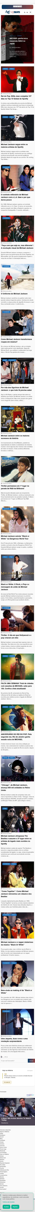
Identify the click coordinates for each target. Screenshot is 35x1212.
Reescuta (2, 1151)
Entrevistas (3, 1166)
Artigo (5, 360)
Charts (5, 408)
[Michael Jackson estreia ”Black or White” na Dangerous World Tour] (17, 519)
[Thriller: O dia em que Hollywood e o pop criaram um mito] (17, 618)
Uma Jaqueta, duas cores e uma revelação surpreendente (14, 1039)
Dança (2, 1156)
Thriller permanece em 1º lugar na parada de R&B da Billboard (15, 487)
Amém (1, 1161)
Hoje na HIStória (4, 1154)
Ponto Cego (3, 1149)
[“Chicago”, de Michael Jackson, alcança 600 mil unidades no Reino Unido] (17, 768)
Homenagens (3, 1171)
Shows (13, 508)
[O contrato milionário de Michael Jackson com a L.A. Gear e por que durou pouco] (17, 178)
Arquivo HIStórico (4, 1131)
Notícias (5, 68)
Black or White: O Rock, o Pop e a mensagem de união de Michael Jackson (15, 587)
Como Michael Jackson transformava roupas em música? (16, 340)
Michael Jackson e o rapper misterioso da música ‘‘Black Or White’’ (17, 943)
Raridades (3, 1180)
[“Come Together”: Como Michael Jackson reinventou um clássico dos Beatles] (17, 874)
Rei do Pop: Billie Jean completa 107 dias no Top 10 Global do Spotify (16, 97)
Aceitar (6, 1207)
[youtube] (21, 6)
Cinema (12, 656)
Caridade (2, 1140)
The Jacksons (3, 1185)
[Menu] (30, 12)
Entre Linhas (3, 1147)
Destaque (2, 1135)
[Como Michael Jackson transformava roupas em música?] (17, 322)
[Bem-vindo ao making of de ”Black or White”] (17, 974)
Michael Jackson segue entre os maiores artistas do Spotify (14, 145)
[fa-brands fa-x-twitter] (16, 6)
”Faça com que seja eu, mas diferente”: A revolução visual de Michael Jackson (17, 246)
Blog (1, 1138)
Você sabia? (3, 1189)
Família (2, 1168)
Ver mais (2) (7, 1082)
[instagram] (19, 6)
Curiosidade (6, 167)
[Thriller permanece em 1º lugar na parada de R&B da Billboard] (17, 469)
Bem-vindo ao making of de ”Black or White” (16, 991)
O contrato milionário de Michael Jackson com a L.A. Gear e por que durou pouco (15, 197)
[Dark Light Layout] (27, 12)
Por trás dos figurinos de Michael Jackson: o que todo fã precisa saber (16, 388)
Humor (2, 1137)
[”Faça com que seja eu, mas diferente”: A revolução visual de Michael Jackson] (17, 229)
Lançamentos (3, 1175)
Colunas (2, 1145)
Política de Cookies (8, 1202)
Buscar (31, 1060)
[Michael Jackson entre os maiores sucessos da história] (17, 419)
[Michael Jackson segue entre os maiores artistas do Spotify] (17, 128)
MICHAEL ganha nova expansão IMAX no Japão (19, 41)
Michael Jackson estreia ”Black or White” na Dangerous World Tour (15, 537)
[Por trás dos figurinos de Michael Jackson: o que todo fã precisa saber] (17, 371)
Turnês (2, 1187)
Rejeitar (15, 1207)
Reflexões (2, 1182)
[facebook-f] (14, 6)
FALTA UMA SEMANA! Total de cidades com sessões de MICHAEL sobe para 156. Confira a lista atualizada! (17, 686)
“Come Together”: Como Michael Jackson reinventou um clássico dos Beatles (16, 894)
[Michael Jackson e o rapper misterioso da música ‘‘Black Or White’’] (17, 925)
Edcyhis (2, 1159)
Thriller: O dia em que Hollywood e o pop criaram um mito (16, 636)
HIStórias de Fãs (4, 1170)
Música (12, 68)
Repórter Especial (5, 1163)
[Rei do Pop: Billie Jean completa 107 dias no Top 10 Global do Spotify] (17, 79)
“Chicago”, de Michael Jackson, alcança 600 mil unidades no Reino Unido (15, 787)
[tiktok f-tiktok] (17, 6)
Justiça (2, 1173)
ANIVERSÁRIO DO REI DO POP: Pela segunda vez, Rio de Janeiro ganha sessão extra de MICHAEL (16, 737)
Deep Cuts (3, 1158)
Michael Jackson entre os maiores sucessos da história (15, 437)
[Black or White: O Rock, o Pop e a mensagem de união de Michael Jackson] (17, 568)
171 (5, 1057)
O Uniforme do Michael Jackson (14, 293)
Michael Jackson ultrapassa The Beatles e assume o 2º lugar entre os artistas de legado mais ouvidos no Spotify (16, 840)
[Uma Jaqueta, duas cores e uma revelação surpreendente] (17, 1022)
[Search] (25, 12)
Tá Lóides (2, 1164)
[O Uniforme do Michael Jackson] (17, 277)
